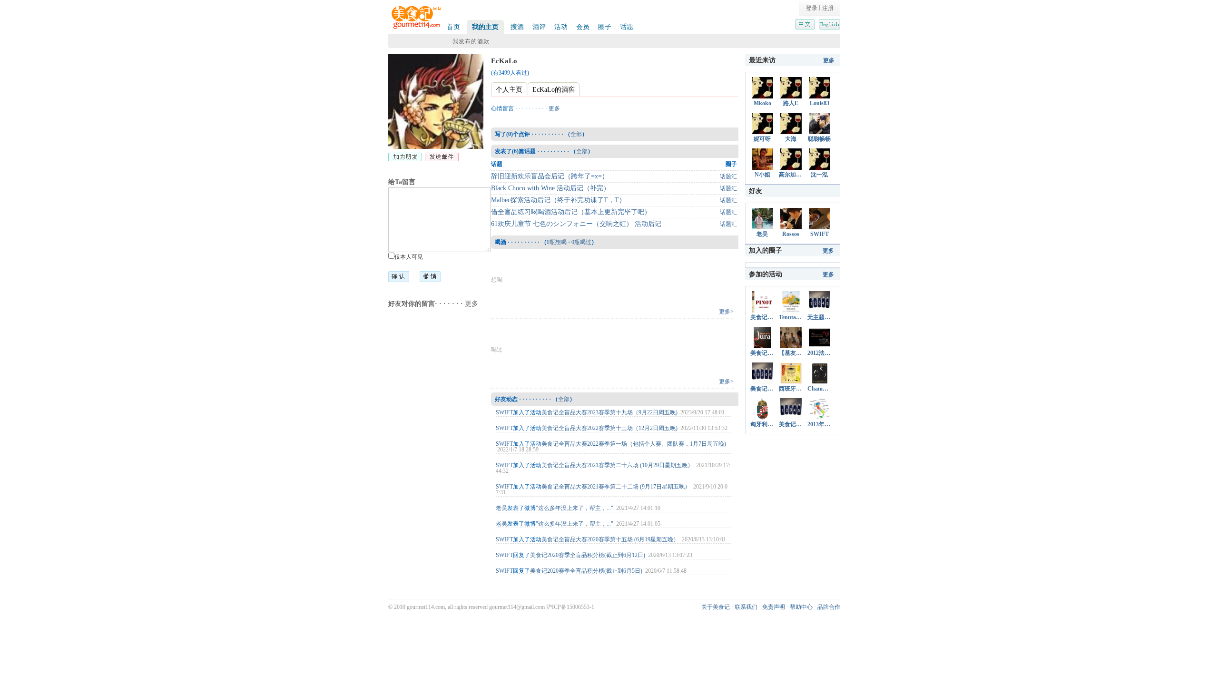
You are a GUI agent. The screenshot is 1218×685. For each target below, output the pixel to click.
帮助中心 (801, 607)
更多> (726, 311)
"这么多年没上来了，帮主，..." (574, 508)
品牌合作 (828, 607)
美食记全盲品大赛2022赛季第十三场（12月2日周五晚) (609, 428)
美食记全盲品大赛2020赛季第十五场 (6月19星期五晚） (610, 539)
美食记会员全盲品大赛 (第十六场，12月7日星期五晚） (762, 388)
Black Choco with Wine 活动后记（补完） (550, 188)
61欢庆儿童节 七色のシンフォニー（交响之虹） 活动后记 (576, 223)
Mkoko (762, 103)
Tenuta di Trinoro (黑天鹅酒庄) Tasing (791, 317)
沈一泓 (819, 174)
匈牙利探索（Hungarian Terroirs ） (762, 424)
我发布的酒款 (471, 41)
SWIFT (504, 412)
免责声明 (773, 607)
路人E (790, 103)
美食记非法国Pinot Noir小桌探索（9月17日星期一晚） (762, 317)
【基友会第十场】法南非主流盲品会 (791, 353)
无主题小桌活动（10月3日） (819, 317)
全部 (576, 134)
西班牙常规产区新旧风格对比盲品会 (791, 388)
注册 (828, 8)
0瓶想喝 (557, 242)
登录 (811, 8)
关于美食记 (715, 607)
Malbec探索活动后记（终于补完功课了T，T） (558, 200)
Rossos (790, 234)
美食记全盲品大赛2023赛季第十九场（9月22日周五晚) (609, 412)
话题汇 (728, 176)
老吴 (501, 508)
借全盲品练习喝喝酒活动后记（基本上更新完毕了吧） (571, 211)
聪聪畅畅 (819, 139)
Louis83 (819, 103)
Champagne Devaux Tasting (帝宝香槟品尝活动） (819, 388)
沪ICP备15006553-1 (570, 607)
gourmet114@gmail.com (517, 607)
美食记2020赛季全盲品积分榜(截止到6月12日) (587, 555)
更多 (471, 303)
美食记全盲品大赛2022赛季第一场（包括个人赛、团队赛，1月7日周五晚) (633, 443)
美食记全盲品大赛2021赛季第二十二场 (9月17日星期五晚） (615, 486)
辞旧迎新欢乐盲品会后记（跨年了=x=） (550, 176)
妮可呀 (762, 139)
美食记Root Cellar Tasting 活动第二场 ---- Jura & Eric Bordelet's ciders (762, 353)
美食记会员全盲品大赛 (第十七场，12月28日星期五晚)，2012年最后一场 (791, 424)
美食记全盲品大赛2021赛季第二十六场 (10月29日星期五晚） (617, 465)
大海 (790, 139)
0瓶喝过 (581, 242)
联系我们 (746, 607)
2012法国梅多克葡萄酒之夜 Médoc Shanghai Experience (819, 353)
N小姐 (762, 174)
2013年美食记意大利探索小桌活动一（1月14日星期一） (819, 424)
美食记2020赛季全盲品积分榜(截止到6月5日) (586, 571)
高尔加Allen (791, 174)
